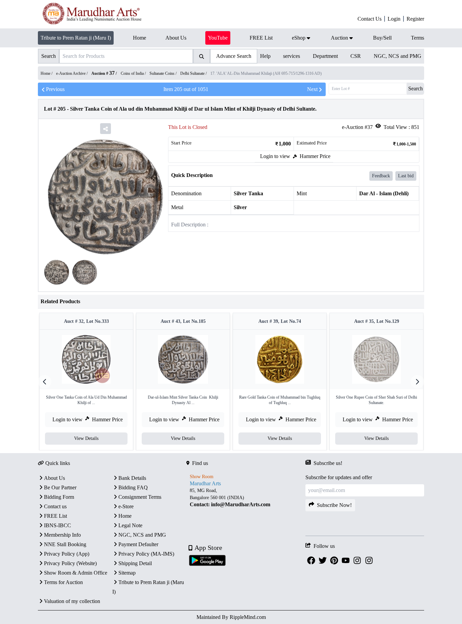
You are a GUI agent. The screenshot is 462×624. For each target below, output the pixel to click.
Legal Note (130, 525)
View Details (86, 438)
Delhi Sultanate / (194, 73)
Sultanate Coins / (163, 73)
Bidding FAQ (133, 487)
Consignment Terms (139, 497)
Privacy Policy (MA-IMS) (146, 554)
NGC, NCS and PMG (397, 56)
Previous (55, 89)
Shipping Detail (135, 563)
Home (125, 516)
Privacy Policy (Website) (70, 563)
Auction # (103, 73)
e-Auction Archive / (72, 73)
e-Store (126, 506)
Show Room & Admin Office (75, 573)
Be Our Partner (60, 487)
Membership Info (62, 535)
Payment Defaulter (138, 544)
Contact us (55, 506)
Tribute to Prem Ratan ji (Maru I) (76, 38)
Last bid (406, 175)
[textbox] (245, 497)
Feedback (381, 175)
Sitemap (127, 573)
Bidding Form (59, 497)
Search (415, 88)
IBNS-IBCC (57, 525)
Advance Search (233, 56)
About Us (54, 478)
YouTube (218, 38)
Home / (47, 73)
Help (265, 56)
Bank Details (132, 478)
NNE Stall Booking (65, 544)
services (291, 56)
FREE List (55, 516)
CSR (355, 56)
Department (325, 56)
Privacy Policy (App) (66, 554)
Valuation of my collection (72, 601)
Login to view (275, 156)
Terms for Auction (63, 582)
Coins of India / (134, 73)
